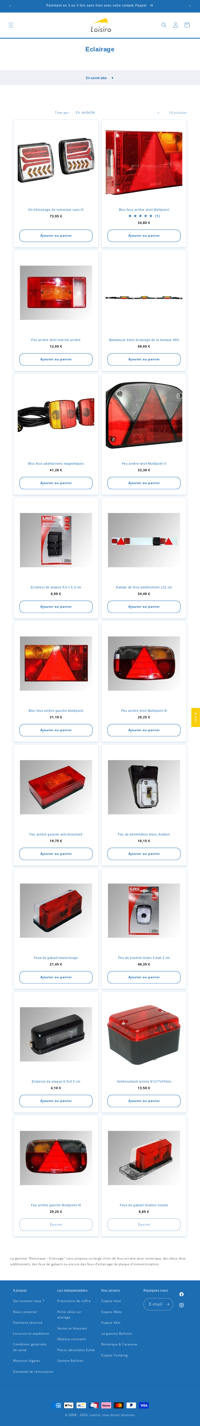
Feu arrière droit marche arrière (55, 340)
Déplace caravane (71, 1339)
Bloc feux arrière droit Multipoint (144, 210)
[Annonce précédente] (10, 5)
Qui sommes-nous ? (28, 1301)
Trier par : (62, 112)
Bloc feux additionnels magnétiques (56, 464)
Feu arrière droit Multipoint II (144, 464)
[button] (11, 25)
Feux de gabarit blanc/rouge (56, 958)
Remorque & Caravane (119, 1344)
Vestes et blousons (72, 1328)
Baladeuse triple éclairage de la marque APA (144, 340)
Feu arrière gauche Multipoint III (56, 1205)
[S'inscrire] (167, 1304)
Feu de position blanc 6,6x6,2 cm (144, 958)
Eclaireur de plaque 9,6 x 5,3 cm (56, 587)
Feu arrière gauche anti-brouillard (55, 834)
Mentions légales (26, 1360)
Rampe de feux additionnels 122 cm (144, 587)
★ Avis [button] (196, 717)
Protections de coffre (74, 1301)
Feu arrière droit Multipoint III (144, 711)
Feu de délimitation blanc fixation (144, 834)
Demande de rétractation (33, 1371)
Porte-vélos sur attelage (69, 1315)
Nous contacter (25, 1312)
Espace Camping (114, 1355)
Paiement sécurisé (27, 1322)
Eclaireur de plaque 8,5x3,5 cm (56, 1081)
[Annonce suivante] (190, 5)
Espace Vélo (111, 1322)
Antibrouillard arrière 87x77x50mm (144, 1081)
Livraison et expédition (31, 1333)
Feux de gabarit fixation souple (144, 1205)
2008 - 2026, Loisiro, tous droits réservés (101, 1415)
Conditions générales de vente (30, 1347)
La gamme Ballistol (116, 1333)
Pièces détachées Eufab (76, 1350)
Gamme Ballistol (70, 1360)
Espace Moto (111, 1312)
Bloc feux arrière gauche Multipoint (56, 711)
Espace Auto (111, 1301)
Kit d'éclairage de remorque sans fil (56, 210)
